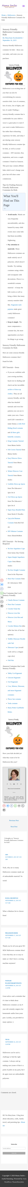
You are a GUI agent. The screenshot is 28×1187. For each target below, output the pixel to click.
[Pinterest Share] (4, 805)
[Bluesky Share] (7, 805)
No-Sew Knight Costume (16, 570)
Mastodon (20, 1182)
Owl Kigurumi (13, 682)
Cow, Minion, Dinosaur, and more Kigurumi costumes (16, 690)
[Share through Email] (19, 805)
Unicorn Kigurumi (14, 678)
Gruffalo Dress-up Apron (16, 484)
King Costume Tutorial (16, 441)
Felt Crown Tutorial (14, 450)
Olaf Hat (11, 660)
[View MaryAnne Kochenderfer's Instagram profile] (21, 784)
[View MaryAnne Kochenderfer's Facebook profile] (7, 784)
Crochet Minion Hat (15, 626)
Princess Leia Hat (14, 613)
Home (4, 15)
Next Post (14, 827)
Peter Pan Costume (14, 579)
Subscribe (14, 1144)
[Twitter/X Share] (22, 805)
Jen (6, 854)
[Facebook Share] (11, 805)
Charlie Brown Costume (16, 600)
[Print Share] (4, 809)
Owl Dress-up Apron (15, 497)
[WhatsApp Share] (15, 805)
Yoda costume (13, 703)
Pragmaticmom (11, 933)
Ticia (7, 1039)
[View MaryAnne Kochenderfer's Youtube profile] (14, 784)
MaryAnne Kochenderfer (14, 788)
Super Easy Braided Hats (16, 510)
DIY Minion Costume (15, 531)
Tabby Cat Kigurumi (15, 673)
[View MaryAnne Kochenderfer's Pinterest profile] (17, 784)
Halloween (11, 15)
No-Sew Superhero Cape (16, 549)
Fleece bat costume (14, 699)
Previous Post (14, 820)
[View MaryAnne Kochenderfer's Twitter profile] (10, 784)
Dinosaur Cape (13, 647)
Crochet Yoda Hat (14, 609)
